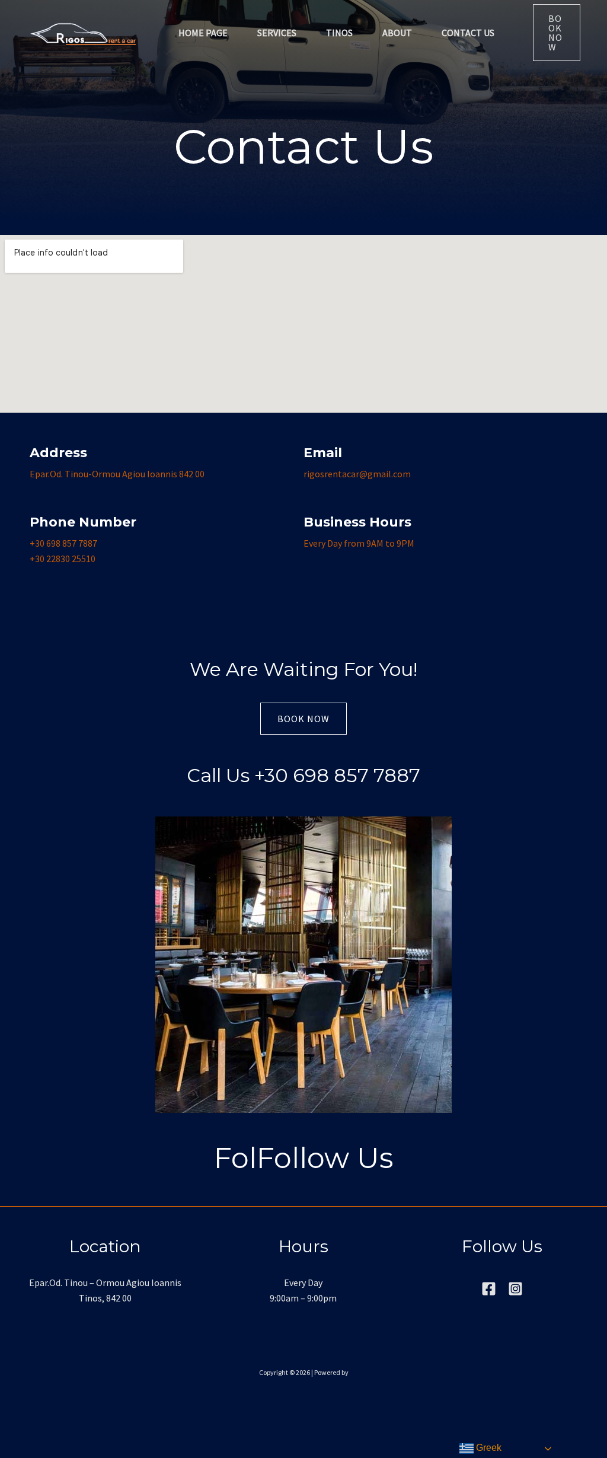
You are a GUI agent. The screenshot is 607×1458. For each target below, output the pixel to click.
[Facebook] (488, 1288)
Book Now (303, 719)
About (397, 33)
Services (276, 33)
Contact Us (468, 33)
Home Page (203, 33)
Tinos (339, 33)
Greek (487, 1448)
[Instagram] (515, 1288)
